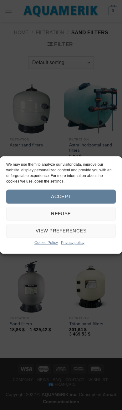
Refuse (61, 213)
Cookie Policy (46, 242)
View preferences (61, 230)
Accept (61, 196)
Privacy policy (72, 242)
